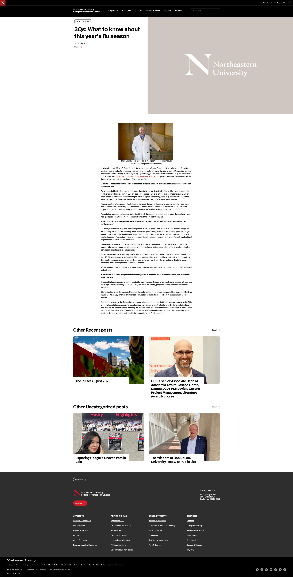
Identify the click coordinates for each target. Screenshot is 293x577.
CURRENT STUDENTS (158, 516)
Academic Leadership (82, 520)
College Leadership (194, 525)
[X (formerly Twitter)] (261, 569)
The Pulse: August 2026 (93, 381)
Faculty (76, 535)
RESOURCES (192, 516)
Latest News (192, 535)
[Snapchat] (280, 569)
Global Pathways (80, 540)
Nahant (57, 565)
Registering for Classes (158, 540)
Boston (18, 565)
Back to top (79, 479)
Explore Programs (80, 530)
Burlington (27, 565)
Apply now (79, 503)
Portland (84, 565)
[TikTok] (284, 569)
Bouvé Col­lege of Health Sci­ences (142, 176)
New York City (66, 565)
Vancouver (119, 565)
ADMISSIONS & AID (119, 516)
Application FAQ (117, 520)
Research (178, 10)
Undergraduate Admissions (122, 550)
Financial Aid (116, 530)
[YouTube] (266, 569)
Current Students (153, 10)
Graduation (153, 535)
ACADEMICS (78, 516)
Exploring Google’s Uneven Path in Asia (101, 460)
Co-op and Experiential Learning (162, 525)
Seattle (92, 565)
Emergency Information (14, 569)
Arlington (10, 565)
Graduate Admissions (119, 535)
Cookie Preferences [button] (13, 573)
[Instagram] (275, 569)
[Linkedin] (271, 569)
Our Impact (191, 540)
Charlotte (35, 565)
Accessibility (42, 569)
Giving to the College (195, 530)
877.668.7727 (209, 490)
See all (214, 330)
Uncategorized (83, 21)
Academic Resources (157, 520)
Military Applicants (118, 545)
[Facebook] (257, 569)
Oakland (76, 565)
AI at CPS (138, 10)
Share (76, 47)
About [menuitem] (166, 11)
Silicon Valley (101, 565)
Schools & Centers (194, 545)
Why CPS (190, 550)
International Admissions (121, 540)
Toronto (110, 565)
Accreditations (79, 525)
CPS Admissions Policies (121, 525)
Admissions (126, 10)
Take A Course (155, 545)
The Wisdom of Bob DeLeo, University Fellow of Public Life (174, 460)
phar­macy (120, 176)
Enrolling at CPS (155, 530)
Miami (50, 565)
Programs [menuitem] (112, 11)
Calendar (190, 520)
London (44, 565)
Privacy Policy (30, 569)
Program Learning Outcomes (85, 545)
